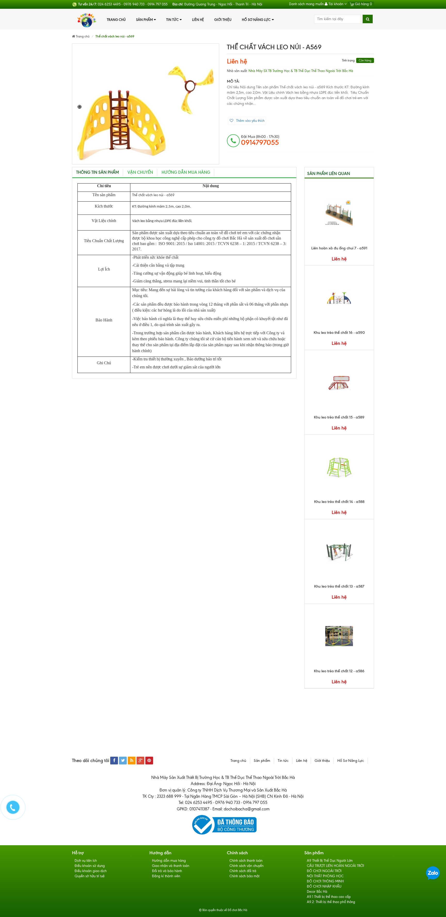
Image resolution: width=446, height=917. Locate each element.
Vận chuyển (140, 172)
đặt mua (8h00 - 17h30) (260, 140)
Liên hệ (198, 20)
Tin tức (172, 20)
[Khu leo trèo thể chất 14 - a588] (339, 466)
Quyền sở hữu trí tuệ (90, 876)
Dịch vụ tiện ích (86, 861)
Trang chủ (116, 20)
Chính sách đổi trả (242, 871)
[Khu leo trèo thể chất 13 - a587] (339, 551)
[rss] (132, 760)
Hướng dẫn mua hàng (169, 861)
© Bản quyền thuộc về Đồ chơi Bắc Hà (223, 910)
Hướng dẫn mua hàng (186, 172)
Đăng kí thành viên (166, 876)
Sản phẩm (144, 20)
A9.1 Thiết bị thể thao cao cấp (329, 897)
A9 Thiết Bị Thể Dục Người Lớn (330, 861)
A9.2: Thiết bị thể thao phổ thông (331, 902)
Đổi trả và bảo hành (167, 871)
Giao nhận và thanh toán (170, 866)
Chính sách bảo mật (244, 876)
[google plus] (140, 760)
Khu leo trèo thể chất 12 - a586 (339, 671)
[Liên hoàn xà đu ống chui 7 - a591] (339, 213)
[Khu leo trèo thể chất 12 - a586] (339, 636)
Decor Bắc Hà (317, 892)
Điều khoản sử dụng (90, 866)
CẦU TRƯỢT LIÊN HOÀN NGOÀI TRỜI (335, 866)
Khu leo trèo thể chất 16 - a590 (339, 332)
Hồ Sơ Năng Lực (256, 20)
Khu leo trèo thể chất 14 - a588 (339, 501)
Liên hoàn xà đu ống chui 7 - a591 (339, 248)
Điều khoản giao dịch (91, 871)
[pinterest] (149, 760)
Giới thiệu (223, 20)
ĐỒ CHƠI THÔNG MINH (325, 881)
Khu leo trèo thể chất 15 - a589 (339, 417)
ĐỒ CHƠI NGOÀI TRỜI (324, 871)
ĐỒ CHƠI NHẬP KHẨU (324, 886)
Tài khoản (336, 4)
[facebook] (114, 760)
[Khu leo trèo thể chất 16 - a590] (339, 297)
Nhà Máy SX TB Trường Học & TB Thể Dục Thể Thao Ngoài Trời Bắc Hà (301, 71)
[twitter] (123, 760)
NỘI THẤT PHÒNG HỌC (325, 876)
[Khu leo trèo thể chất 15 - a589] (339, 382)
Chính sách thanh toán (245, 861)
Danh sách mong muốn (306, 4)
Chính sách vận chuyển (246, 866)
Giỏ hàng (363, 4)
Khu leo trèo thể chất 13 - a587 (339, 586)
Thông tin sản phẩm (97, 172)
